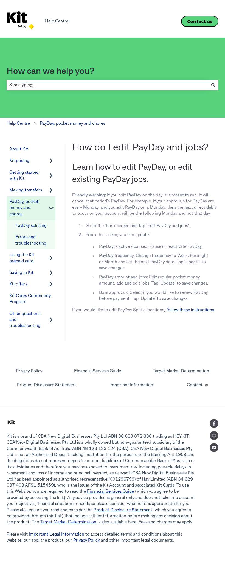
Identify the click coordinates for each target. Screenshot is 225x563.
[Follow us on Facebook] (214, 423)
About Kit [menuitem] (18, 149)
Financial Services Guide (110, 492)
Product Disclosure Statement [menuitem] (46, 385)
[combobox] (107, 85)
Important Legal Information (56, 534)
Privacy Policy (86, 540)
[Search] (213, 85)
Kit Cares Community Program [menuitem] (30, 299)
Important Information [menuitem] (131, 385)
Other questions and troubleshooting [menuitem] (24, 320)
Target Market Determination (68, 522)
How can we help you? (50, 72)
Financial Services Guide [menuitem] (97, 371)
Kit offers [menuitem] (18, 284)
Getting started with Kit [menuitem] (24, 176)
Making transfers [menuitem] (25, 190)
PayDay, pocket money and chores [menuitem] (23, 208)
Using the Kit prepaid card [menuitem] (21, 258)
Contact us (199, 21)
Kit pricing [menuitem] (19, 161)
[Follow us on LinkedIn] (214, 447)
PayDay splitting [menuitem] (31, 226)
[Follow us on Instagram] (214, 435)
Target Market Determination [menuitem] (181, 371)
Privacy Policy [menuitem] (29, 371)
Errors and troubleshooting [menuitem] (30, 240)
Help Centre (56, 21)
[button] (51, 161)
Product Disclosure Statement (123, 510)
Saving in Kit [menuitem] (21, 273)
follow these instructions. (190, 310)
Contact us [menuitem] (197, 385)
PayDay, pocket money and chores (72, 124)
